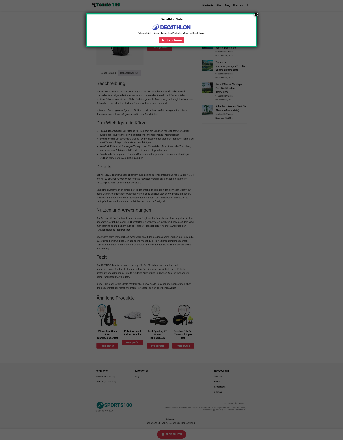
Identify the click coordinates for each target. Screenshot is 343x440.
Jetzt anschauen (171, 40)
